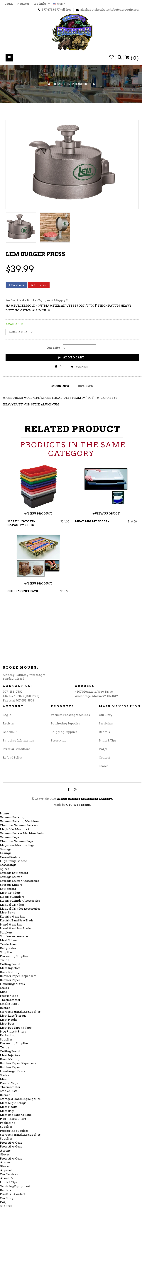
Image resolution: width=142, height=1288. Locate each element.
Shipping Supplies (64, 732)
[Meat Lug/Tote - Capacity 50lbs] (38, 486)
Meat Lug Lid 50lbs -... (93, 521)
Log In (7, 715)
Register (23, 3)
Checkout (10, 732)
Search (104, 766)
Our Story (105, 715)
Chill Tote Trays (22, 591)
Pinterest (40, 285)
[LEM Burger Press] (21, 228)
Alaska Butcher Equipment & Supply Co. (43, 300)
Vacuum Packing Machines (70, 715)
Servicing (106, 723)
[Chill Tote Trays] (38, 556)
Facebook (17, 285)
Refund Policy (13, 757)
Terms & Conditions (16, 749)
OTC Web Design (78, 804)
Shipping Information (18, 740)
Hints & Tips (107, 740)
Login (9, 3)
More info (60, 386)
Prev (7, 536)
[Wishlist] (111, 57)
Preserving (58, 740)
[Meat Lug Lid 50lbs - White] (106, 486)
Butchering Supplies (65, 723)
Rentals (104, 732)
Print (63, 366)
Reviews (85, 386)
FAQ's (103, 749)
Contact (104, 757)
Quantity (53, 347)
